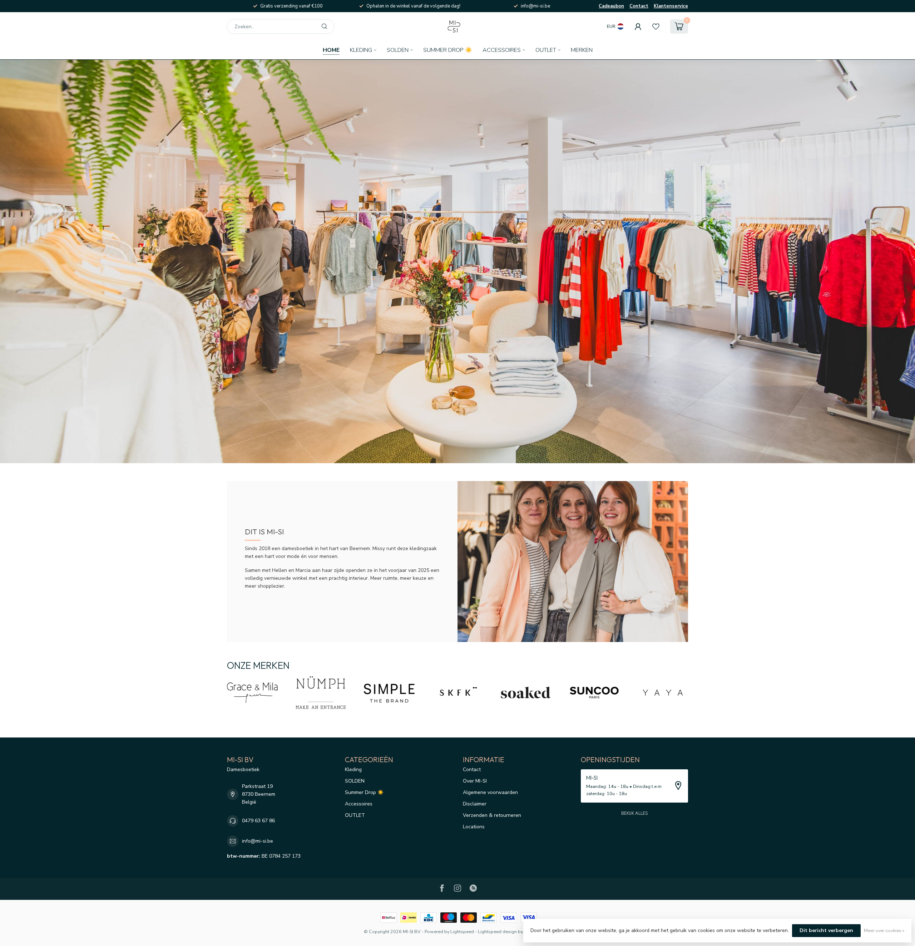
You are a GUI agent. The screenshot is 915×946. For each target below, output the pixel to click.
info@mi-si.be (257, 841)
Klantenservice (671, 6)
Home (331, 50)
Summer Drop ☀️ (447, 50)
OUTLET (545, 50)
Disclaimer (474, 803)
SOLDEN (398, 50)
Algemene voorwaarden (490, 792)
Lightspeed (462, 931)
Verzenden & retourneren (492, 815)
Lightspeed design (497, 931)
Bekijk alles (634, 813)
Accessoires (502, 50)
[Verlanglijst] (655, 26)
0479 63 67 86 (258, 820)
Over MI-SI (475, 781)
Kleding (361, 50)
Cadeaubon (611, 6)
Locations (474, 826)
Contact (638, 6)
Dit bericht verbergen (826, 930)
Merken (582, 50)
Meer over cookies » (884, 930)
